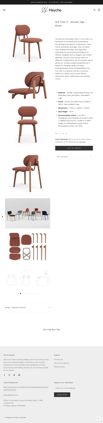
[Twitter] (63, 133)
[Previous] (16, 293)
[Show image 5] (30, 293)
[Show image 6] (32, 293)
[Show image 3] (25, 293)
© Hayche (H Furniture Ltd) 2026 (15, 417)
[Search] (94, 10)
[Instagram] (9, 375)
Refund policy (59, 367)
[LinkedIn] (19, 375)
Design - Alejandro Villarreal (15, 307)
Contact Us (58, 359)
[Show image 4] (27, 293)
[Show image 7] (34, 293)
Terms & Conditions (61, 363)
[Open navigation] (4, 10)
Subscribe (62, 394)
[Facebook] (60, 133)
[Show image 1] (20, 293)
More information (62, 157)
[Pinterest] (66, 133)
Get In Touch (74, 148)
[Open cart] (99, 10)
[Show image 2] (22, 293)
